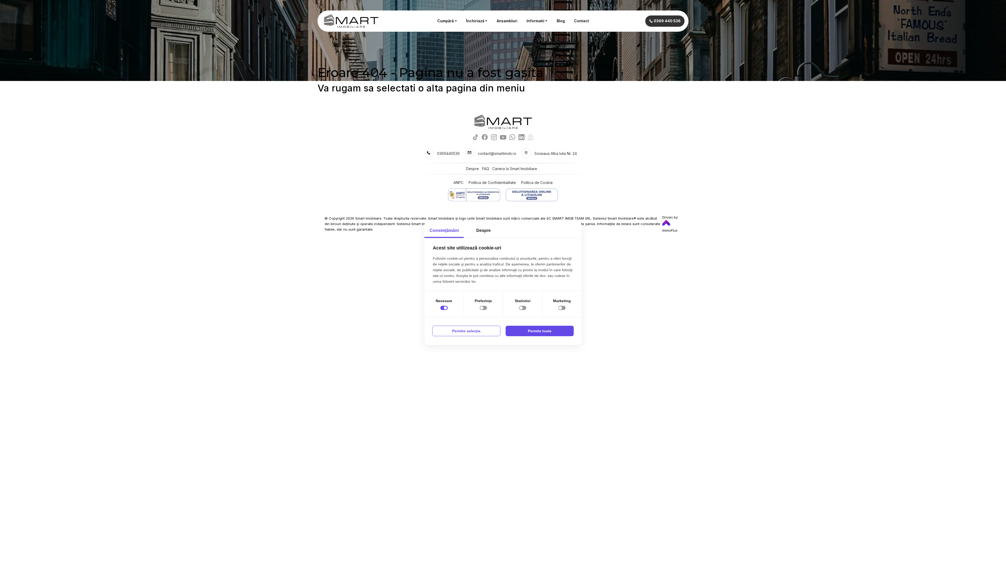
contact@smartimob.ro (497, 153)
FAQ (485, 168)
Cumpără (445, 21)
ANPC (458, 182)
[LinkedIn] (521, 136)
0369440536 (448, 153)
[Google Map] (530, 136)
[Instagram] (494, 136)
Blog (561, 21)
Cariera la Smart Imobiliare (514, 168)
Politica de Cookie (537, 182)
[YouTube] (503, 136)
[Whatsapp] (512, 136)
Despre (472, 168)
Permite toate (539, 331)
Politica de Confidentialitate (492, 182)
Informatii (535, 21)
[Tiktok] (475, 136)
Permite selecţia (466, 331)
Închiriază (475, 21)
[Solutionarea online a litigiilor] (532, 194)
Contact (581, 21)
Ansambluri (507, 21)
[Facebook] (484, 136)
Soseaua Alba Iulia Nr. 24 (555, 153)
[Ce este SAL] (474, 194)
